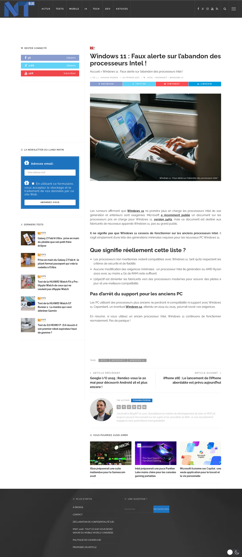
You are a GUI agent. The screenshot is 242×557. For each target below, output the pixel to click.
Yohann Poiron (109, 78)
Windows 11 (177, 78)
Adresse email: (42, 163)
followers (71, 57)
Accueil (95, 71)
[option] (110, 459)
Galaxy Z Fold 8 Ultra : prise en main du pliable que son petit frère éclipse (58, 242)
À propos (78, 507)
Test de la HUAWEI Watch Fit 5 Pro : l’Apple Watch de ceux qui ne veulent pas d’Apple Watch (58, 285)
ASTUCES (122, 9)
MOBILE (74, 9)
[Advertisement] (68, 29)
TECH (96, 9)
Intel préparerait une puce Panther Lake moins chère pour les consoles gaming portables (155, 472)
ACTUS (46, 9)
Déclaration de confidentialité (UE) (93, 522)
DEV (108, 9)
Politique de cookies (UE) (87, 540)
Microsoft (161, 78)
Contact (78, 514)
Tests (42, 233)
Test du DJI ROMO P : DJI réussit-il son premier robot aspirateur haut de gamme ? (57, 329)
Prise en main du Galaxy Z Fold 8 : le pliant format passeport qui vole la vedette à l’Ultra (58, 263)
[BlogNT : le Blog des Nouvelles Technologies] (19, 8)
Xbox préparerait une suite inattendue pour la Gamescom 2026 (107, 472)
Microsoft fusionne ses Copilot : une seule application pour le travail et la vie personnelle (200, 472)
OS (93, 48)
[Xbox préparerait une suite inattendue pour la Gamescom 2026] (110, 453)
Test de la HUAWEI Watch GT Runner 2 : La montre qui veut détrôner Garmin (55, 307)
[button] (233, 552)
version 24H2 (163, 219)
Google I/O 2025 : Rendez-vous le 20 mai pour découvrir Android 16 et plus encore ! (118, 382)
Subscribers (70, 73)
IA (86, 9)
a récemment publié (175, 215)
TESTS (60, 9)
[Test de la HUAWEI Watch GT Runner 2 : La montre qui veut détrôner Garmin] (28, 303)
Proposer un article (85, 547)
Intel (150, 78)
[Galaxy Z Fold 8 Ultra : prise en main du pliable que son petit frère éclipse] (28, 238)
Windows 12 (134, 306)
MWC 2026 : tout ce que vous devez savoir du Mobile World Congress (93, 531)
